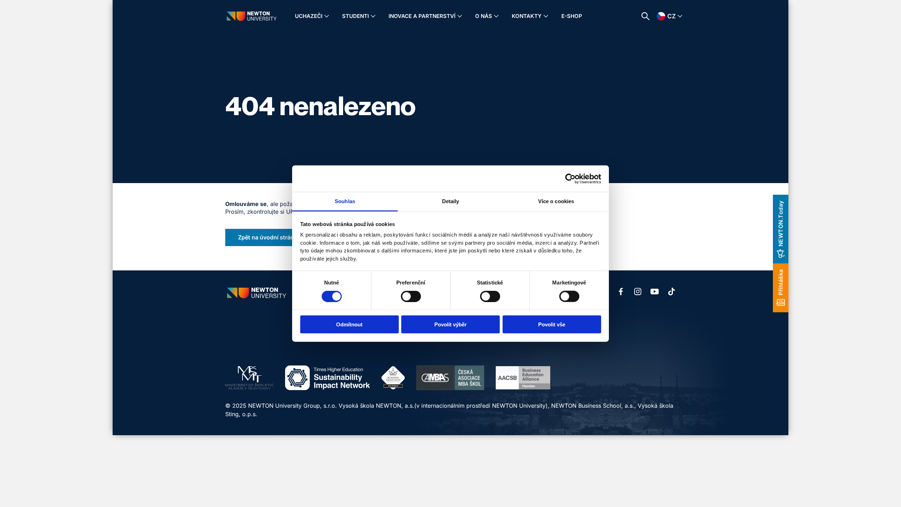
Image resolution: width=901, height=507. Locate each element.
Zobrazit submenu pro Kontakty (546, 16)
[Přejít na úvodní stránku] (251, 16)
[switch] (411, 296)
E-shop (571, 16)
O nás (483, 16)
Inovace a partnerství (422, 16)
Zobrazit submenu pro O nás (496, 16)
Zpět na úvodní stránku (269, 237)
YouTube (654, 291)
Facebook (621, 291)
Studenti (355, 16)
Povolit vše (551, 324)
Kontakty (527, 16)
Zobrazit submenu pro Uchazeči (326, 16)
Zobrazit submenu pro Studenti (373, 16)
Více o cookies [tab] (556, 201)
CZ (671, 16)
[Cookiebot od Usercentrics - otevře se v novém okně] (570, 178)
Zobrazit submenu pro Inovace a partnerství (459, 16)
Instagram (638, 291)
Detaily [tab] (450, 201)
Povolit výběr (450, 324)
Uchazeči (308, 16)
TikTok (671, 291)
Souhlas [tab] (345, 201)
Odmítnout (349, 324)
